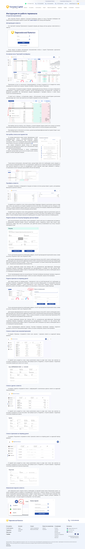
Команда (56, 531)
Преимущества (57, 532)
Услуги (44, 7)
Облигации (20, 529)
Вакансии (56, 537)
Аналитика (44, 529)
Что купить (31, 7)
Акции (19, 528)
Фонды (19, 531)
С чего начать (38, 7)
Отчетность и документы (59, 534)
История (56, 528)
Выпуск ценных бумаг (34, 529)
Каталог (25, 7)
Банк (78, 1)
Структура (56, 529)
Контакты (77, 7)
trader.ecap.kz (33, 20)
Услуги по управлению (34, 528)
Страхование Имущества (65, 1)
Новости (44, 528)
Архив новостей (8, 545)
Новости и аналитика (51, 7)
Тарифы (65, 7)
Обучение (8, 532)
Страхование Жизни (49, 1)
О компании (71, 7)
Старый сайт (8, 544)
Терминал (60, 7)
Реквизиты (56, 536)
